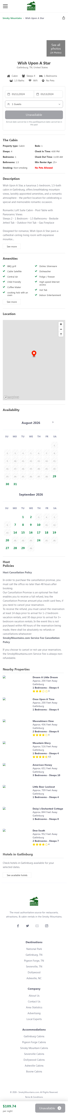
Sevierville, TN (34, 966)
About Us (34, 995)
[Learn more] (17, 685)
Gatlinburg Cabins (34, 1036)
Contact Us (34, 1001)
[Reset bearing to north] (60, 334)
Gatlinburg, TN (34, 954)
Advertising (34, 1013)
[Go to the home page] (31, 6)
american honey (42, 764)
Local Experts (34, 1019)
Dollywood (34, 972)
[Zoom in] (60, 324)
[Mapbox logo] (11, 397)
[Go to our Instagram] (47, 926)
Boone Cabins (34, 1071)
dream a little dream (45, 677)
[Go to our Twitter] (27, 926)
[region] (34, 360)
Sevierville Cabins (34, 1054)
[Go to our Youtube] (37, 926)
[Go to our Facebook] (18, 926)
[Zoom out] (60, 329)
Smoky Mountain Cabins (34, 1048)
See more (12, 246)
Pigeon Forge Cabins (34, 1042)
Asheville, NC (34, 978)
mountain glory (42, 742)
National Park (34, 949)
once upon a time (43, 699)
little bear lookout (44, 786)
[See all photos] (24, 40)
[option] (54, 476)
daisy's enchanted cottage (48, 808)
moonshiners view (43, 721)
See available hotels (17, 875)
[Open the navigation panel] (5, 6)
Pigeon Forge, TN (34, 960)
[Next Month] (52, 422)
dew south (39, 830)
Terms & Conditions (34, 1097)
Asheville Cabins (34, 1065)
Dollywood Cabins (34, 1059)
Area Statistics (34, 1007)
